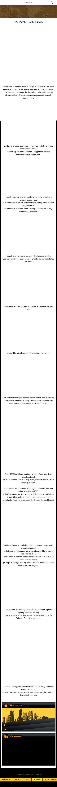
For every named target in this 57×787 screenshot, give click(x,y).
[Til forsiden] (19, 2)
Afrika (17, 780)
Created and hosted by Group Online (28, 775)
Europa (37, 780)
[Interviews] (28, 749)
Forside (6, 780)
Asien (27, 780)
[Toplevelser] (28, 716)
